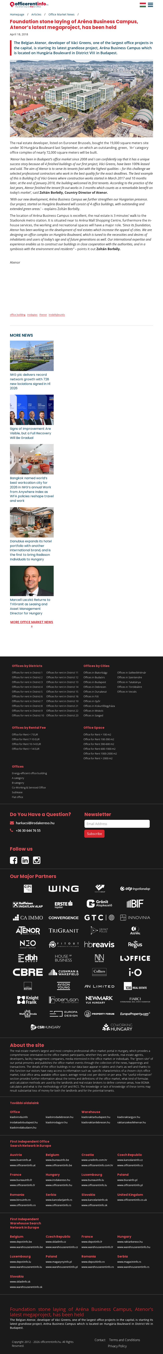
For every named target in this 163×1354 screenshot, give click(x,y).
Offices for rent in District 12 (62, 677)
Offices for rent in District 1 (27, 672)
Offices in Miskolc (93, 710)
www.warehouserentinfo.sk (26, 1287)
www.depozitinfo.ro (93, 1261)
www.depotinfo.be (21, 1241)
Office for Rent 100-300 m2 (98, 739)
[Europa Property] (135, 1014)
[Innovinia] (135, 917)
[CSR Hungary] (46, 1027)
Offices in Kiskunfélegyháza (99, 706)
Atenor (43, 314)
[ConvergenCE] (64, 917)
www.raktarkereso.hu (130, 1241)
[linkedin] (27, 858)
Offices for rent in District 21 (62, 706)
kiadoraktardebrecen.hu (96, 1122)
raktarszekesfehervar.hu (131, 1122)
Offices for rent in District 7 (27, 701)
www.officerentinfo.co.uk (132, 1200)
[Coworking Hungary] (117, 1027)
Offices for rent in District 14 (62, 687)
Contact (100, 1340)
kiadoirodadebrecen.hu (59, 1117)
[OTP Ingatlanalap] (135, 888)
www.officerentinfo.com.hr (97, 1165)
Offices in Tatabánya (129, 682)
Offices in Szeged (93, 715)
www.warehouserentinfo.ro (98, 1267)
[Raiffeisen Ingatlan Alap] (28, 904)
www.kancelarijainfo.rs (59, 1200)
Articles (36, 14)
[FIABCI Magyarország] (135, 1000)
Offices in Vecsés (127, 691)
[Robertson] (64, 1000)
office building (17, 314)
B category (18, 782)
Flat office (17, 797)
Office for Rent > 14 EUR (25, 749)
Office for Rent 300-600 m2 (98, 744)
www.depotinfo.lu (20, 1261)
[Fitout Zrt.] (64, 944)
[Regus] (135, 944)
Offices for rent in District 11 (62, 672)
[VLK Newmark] (99, 1000)
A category (18, 778)
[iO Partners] (135, 972)
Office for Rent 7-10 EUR (26, 739)
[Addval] (135, 930)
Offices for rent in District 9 (27, 710)
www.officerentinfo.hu (59, 1185)
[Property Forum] (99, 1014)
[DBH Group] (28, 958)
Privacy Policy (117, 1346)
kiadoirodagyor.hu (57, 1122)
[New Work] (99, 958)
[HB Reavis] (99, 944)
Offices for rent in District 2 (27, 677)
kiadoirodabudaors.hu (23, 1127)
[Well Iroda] (28, 1014)
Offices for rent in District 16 (62, 696)
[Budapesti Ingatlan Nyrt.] (135, 904)
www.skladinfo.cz (56, 1241)
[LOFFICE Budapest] (135, 958)
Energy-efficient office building (29, 773)
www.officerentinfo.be (59, 1165)
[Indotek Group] (99, 888)
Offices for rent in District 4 (27, 687)
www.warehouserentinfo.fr (97, 1247)
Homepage (17, 14)
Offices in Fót (91, 696)
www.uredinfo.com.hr (94, 1160)
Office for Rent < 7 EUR (25, 734)
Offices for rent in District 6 (27, 696)
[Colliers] (99, 972)
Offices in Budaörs (94, 677)
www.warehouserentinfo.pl (62, 1267)
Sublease (17, 792)
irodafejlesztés (57, 314)
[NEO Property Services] (28, 944)
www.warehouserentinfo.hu (133, 1247)
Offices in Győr (91, 701)
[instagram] (37, 858)
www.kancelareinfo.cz (130, 1160)
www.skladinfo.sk (20, 1281)
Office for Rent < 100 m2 (97, 734)
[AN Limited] (99, 986)
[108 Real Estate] (135, 986)
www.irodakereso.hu (58, 1180)
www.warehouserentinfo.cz (62, 1247)
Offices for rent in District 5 (27, 691)
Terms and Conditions (124, 1340)
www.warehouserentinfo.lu (26, 1267)
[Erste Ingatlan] (64, 904)
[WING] (64, 888)
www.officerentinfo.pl (130, 1185)
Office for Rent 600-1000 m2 (99, 749)
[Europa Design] (64, 1014)
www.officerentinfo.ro (23, 1205)
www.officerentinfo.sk (94, 1205)
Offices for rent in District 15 (62, 691)
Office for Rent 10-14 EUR (26, 744)
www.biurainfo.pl (127, 1180)
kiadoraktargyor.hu (128, 1117)
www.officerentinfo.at (23, 1165)
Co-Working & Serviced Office (29, 787)
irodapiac (32, 314)
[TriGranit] (64, 930)
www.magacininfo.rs (129, 1261)
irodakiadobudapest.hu (24, 1122)
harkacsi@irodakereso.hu (35, 823)
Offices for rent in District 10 (28, 715)
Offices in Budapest (94, 682)
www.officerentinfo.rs (58, 1205)
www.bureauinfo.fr (21, 1180)
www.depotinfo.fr (92, 1241)
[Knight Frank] (28, 1000)
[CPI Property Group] (28, 888)
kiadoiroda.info (19, 1117)
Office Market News (62, 14)
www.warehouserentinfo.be (26, 1247)
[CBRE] (28, 972)
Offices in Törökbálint (129, 687)
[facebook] (15, 858)
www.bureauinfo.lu (93, 1180)
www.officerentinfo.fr (22, 1185)
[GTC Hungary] (99, 917)
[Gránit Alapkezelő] (99, 904)
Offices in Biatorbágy (95, 672)
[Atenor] (28, 930)
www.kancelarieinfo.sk (95, 1200)
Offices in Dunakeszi (95, 691)
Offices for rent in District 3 (27, 682)
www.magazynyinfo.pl (59, 1261)
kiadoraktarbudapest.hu (96, 1117)
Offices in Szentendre (129, 677)
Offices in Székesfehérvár (131, 672)
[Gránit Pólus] (99, 930)
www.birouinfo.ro (20, 1200)
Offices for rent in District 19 (62, 701)
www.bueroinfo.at (20, 1160)
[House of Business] (64, 958)
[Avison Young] (64, 986)
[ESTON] (28, 986)
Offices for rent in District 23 (62, 715)
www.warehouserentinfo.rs (133, 1267)
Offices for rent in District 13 (62, 682)
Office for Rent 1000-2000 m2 (100, 753)
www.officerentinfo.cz (130, 1165)
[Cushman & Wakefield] (64, 972)
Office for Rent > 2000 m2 (98, 758)
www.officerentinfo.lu (94, 1185)
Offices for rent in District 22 (62, 710)
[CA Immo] (28, 917)
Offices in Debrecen (94, 687)
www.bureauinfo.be (57, 1160)
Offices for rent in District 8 (27, 706)
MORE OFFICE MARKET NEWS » (31, 624)
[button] (149, 5)
